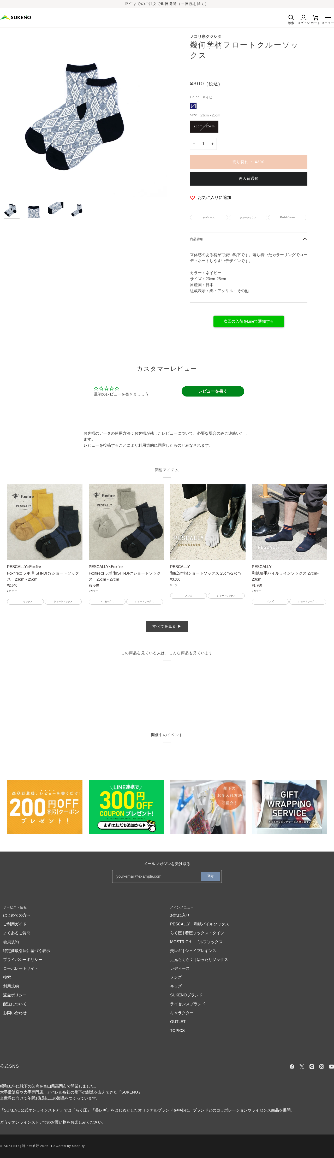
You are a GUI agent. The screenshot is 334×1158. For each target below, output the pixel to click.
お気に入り (180, 915)
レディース (180, 968)
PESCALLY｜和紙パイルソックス (199, 924)
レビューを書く (213, 391)
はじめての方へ (17, 915)
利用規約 (11, 986)
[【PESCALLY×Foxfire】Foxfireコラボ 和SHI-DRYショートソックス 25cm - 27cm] (126, 522)
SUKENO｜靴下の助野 (21, 1146)
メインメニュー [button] (182, 907)
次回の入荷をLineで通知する (249, 321)
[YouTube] (331, 1066)
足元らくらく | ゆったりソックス (199, 959)
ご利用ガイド (15, 924)
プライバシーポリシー (22, 959)
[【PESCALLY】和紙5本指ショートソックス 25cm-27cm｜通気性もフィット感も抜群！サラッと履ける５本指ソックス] (208, 522)
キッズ (176, 986)
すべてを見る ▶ (167, 626)
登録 (210, 876)
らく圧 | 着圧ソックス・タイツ (197, 933)
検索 (7, 977)
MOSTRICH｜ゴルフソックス (196, 942)
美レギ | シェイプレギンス (193, 950)
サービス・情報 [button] (15, 907)
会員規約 (11, 942)
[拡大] (85, 115)
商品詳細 (197, 239)
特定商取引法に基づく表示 (26, 950)
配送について (15, 1004)
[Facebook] (292, 1066)
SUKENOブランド (186, 995)
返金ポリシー (15, 995)
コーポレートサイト (20, 968)
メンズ (176, 977)
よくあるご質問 (17, 933)
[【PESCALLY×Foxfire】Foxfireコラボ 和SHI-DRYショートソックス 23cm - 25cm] (44, 522)
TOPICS (177, 1030)
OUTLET (178, 1021)
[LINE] (311, 1066)
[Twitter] (302, 1066)
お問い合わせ (15, 1013)
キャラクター (182, 1013)
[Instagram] (321, 1066)
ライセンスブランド (187, 1004)
